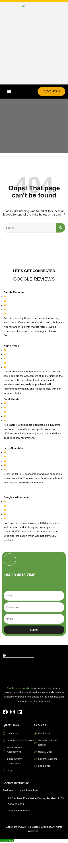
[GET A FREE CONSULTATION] (10, 559)
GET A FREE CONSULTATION (20, 569)
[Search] (60, 228)
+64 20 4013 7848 (19, 575)
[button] (9, 92)
